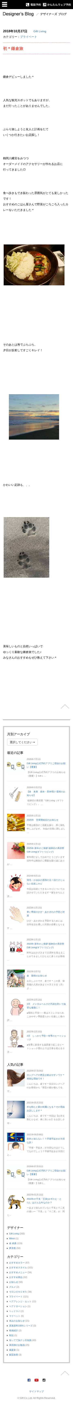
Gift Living (39, 31)
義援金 (12, 1350)
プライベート (28, 36)
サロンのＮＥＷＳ (18, 1292)
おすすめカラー (17, 1262)
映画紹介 (13, 1330)
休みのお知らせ (17, 1321)
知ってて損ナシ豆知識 (20, 1340)
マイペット (14, 1316)
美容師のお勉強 (17, 1345)
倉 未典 (12, 1243)
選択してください (21, 742)
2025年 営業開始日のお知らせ (42, 820)
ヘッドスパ (14, 1311)
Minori (12, 1238)
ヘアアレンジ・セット (20, 1301)
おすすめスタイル (18, 1267)
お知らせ (13, 1282)
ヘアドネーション (18, 1306)
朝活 (11, 1335)
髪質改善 (13, 1354)
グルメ (12, 1287)
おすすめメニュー (18, 1272)
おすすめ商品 (16, 1277)
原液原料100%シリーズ (21, 1325)
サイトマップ (36, 1391)
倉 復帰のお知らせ (37, 975)
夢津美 (12, 1248)
